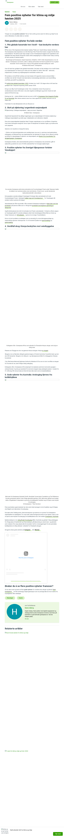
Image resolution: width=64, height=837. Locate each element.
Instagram (27, 530)
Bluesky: (37, 530)
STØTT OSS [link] (54, 2)
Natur (14, 12)
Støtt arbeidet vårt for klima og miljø (21, 830)
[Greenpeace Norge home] (9, 2)
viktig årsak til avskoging (25, 520)
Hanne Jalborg (13, 22)
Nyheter (7, 12)
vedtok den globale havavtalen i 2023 (17, 83)
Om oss (23, 6)
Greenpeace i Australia (51, 516)
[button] (62, 829)
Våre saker (31, 6)
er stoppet (45, 350)
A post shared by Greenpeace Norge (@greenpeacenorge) (25, 580)
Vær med (40, 6)
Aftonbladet (20, 215)
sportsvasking (46, 220)
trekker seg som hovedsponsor (34, 198)
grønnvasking (9, 222)
